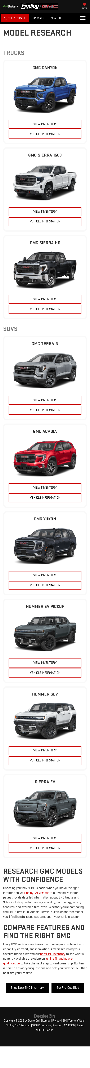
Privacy (56, 1020)
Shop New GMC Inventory (27, 988)
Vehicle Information (45, 134)
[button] (15, 18)
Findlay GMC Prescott (38, 893)
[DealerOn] (44, 1016)
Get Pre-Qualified (68, 988)
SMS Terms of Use (73, 1020)
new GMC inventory (52, 954)
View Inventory (45, 124)
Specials (38, 18)
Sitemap (45, 1020)
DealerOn (33, 1020)
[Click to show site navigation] (83, 18)
